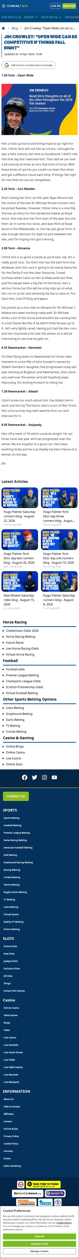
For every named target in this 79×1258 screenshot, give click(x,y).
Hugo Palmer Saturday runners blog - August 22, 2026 (19, 516)
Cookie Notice (63, 1222)
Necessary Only (39, 1243)
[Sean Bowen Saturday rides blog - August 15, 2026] (19, 581)
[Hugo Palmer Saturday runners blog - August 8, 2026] (59, 581)
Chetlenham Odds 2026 (22, 631)
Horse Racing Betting (20, 637)
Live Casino (13, 758)
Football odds (15, 669)
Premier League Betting (22, 675)
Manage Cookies (39, 1251)
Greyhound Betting (19, 714)
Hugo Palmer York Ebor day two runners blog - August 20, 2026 (19, 558)
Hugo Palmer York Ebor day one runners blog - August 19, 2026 (58, 558)
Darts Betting (15, 720)
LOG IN (55, 6)
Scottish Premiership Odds (24, 687)
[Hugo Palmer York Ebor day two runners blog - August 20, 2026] (19, 539)
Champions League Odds (23, 681)
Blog (15, 28)
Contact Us (16, 796)
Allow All (39, 1236)
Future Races (15, 643)
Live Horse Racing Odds (22, 648)
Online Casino (15, 752)
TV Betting (13, 726)
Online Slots (14, 764)
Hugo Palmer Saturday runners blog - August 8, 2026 (59, 599)
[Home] (3, 28)
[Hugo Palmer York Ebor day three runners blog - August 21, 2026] (59, 497)
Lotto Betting (15, 708)
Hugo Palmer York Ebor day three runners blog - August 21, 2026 (58, 516)
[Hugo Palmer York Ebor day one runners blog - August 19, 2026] (59, 539)
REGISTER (69, 6)
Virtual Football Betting (22, 693)
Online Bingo (15, 746)
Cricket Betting (16, 732)
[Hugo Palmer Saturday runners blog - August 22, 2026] (19, 497)
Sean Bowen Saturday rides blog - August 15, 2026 (19, 599)
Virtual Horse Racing (20, 654)
